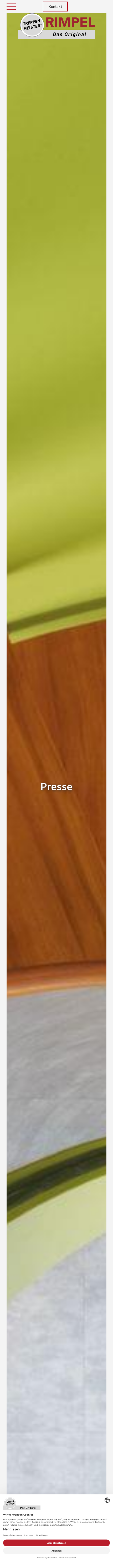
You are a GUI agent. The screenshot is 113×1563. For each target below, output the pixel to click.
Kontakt (55, 6)
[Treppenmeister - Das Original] (56, 26)
